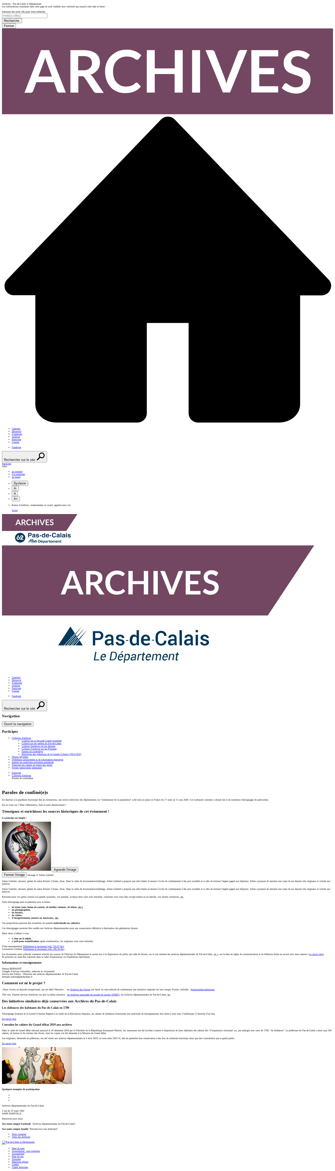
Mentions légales (20, 1161)
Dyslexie (20, 483)
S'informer (17, 434)
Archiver (16, 436)
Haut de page (18, 1148)
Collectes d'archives (21, 775)
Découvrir (16, 431)
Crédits (15, 1164)
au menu (16, 477)
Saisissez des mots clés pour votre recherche (23, 11)
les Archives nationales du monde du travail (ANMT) (93, 994)
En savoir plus (9, 1019)
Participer (16, 439)
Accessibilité (18, 1153)
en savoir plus (316, 954)
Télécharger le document (43, 946)
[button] (167, 463)
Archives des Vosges (80, 989)
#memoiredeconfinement (203, 989)
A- (15, 488)
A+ (16, 499)
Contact (15, 442)
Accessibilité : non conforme (26, 1151)
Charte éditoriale (20, 1167)
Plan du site (18, 1156)
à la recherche (18, 474)
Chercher (16, 428)
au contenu (17, 471)
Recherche (12, 21)
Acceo (15, 510)
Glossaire (16, 1159)
